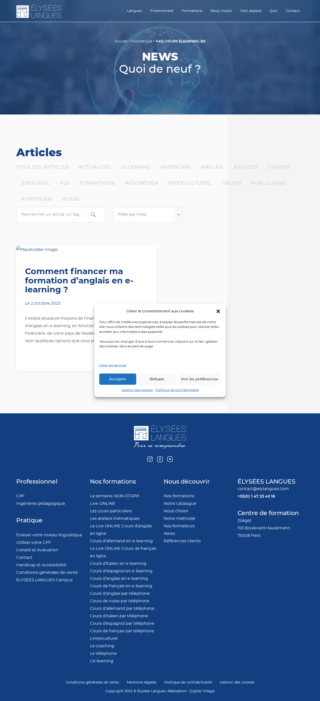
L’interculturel (104, 639)
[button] (218, 311)
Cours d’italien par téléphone (119, 616)
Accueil (121, 41)
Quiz (274, 11)
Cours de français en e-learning (121, 586)
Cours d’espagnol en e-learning (121, 571)
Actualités (94, 167)
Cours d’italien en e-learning (118, 564)
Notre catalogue (180, 504)
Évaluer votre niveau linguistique (49, 535)
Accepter (117, 379)
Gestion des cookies (137, 390)
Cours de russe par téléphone (119, 601)
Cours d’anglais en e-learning (119, 579)
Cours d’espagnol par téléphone (122, 624)
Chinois (279, 167)
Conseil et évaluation (37, 550)
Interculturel (189, 183)
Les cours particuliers (111, 511)
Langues (134, 11)
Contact (293, 11)
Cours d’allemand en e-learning (121, 541)
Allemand (135, 167)
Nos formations (179, 496)
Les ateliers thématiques (115, 519)
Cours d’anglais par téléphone (120, 594)
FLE (65, 183)
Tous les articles (42, 167)
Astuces (246, 167)
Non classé (268, 183)
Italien (231, 183)
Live (102, 504)
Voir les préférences (199, 379)
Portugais (36, 199)
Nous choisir (221, 11)
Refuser (157, 379)
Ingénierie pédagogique (40, 504)
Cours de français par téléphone (122, 631)
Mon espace (250, 11)
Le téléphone (103, 654)
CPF (20, 496)
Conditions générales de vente (47, 573)
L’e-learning (101, 661)
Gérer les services (112, 365)
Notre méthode (179, 519)
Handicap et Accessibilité (41, 565)
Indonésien (141, 183)
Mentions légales (141, 682)
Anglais (212, 167)
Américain (175, 167)
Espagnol (35, 183)
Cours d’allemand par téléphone (122, 609)
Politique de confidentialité (177, 390)
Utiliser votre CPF (33, 543)
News (169, 534)
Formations (192, 11)
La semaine (114, 496)
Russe (71, 199)
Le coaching (102, 646)
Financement (162, 11)
